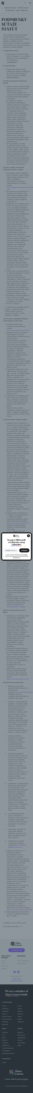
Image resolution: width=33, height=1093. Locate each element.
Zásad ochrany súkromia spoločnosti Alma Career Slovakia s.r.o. (16, 556)
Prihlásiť (24, 550)
